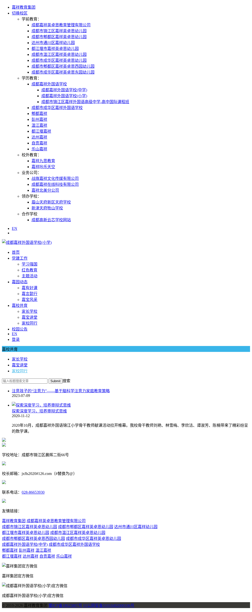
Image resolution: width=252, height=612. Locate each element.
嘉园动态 (20, 282)
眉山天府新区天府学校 (51, 202)
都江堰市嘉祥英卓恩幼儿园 (55, 49)
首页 (16, 252)
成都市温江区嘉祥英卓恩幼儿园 (59, 54)
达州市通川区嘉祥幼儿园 (53, 43)
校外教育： (31, 155)
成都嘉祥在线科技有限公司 (55, 184)
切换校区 (20, 13)
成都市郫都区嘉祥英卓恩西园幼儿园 (63, 66)
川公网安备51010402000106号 (108, 605)
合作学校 (29, 214)
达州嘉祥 (39, 137)
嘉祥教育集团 (23, 7)
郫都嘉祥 (39, 113)
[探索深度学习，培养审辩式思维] (41, 405)
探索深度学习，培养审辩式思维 (39, 411)
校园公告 (20, 329)
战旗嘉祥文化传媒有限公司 (55, 178)
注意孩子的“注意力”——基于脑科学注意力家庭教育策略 (61, 391)
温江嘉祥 (39, 125)
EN (14, 228)
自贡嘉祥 (39, 143)
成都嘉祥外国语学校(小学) (64, 96)
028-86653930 (33, 492)
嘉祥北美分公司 (45, 190)
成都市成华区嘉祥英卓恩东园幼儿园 (63, 72)
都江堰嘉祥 (41, 131)
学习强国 (29, 264)
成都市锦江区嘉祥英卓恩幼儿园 (59, 31)
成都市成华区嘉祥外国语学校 (57, 108)
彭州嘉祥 (39, 119)
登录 (16, 339)
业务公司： (31, 173)
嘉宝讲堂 (29, 317)
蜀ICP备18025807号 (65, 605)
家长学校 (29, 311)
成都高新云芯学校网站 (51, 220)
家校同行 (29, 323)
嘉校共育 (20, 305)
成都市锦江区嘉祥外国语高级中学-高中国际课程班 (85, 102)
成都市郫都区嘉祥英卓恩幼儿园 (59, 37)
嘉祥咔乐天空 (43, 167)
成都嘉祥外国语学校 (49, 84)
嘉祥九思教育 (43, 161)
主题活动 (29, 276)
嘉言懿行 (29, 294)
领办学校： (31, 196)
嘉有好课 (29, 288)
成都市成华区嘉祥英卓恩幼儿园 (59, 60)
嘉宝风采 (29, 300)
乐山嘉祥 (39, 149)
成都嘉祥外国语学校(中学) (64, 90)
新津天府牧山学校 (47, 208)
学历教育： (31, 78)
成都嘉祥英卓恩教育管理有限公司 (61, 25)
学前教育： (31, 19)
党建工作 (20, 258)
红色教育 (29, 270)
